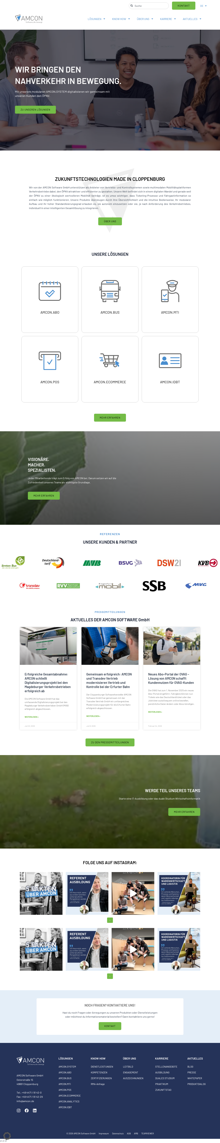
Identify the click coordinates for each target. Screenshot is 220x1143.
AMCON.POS (65, 1089)
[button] (7, 1136)
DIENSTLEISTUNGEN (102, 1066)
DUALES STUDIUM (165, 1078)
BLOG (190, 1066)
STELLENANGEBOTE (166, 1066)
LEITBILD (128, 1066)
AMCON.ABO (65, 1072)
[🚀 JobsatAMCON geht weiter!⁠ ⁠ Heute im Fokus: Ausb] (87, 893)
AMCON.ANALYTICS (69, 1101)
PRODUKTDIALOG (196, 1084)
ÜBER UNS (143, 18)
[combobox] (149, 5)
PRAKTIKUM (161, 1084)
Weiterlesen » (31, 717)
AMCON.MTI (65, 1084)
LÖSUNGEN (94, 18)
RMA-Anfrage (98, 1084)
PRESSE (191, 1072)
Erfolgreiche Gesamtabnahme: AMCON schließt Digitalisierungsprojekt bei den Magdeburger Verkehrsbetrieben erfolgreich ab (48, 682)
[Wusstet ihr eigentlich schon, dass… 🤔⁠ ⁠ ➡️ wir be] (41, 893)
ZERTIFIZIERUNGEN (101, 1078)
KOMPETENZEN (99, 1072)
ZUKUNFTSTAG (163, 1089)
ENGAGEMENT (130, 1072)
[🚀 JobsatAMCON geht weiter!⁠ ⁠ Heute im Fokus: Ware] (179, 893)
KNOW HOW (119, 18)
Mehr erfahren (50, 315)
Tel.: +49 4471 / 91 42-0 (29, 1092)
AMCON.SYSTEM (67, 1066)
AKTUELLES (190, 18)
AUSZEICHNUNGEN (133, 1078)
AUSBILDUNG (162, 1072)
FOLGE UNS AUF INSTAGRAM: (110, 862)
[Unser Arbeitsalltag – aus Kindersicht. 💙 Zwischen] (133, 893)
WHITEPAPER (194, 1078)
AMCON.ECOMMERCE (70, 1095)
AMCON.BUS (65, 1078)
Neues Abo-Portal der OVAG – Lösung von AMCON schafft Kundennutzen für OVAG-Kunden (171, 678)
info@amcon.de (25, 1101)
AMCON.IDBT (65, 1107)
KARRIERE (166, 18)
